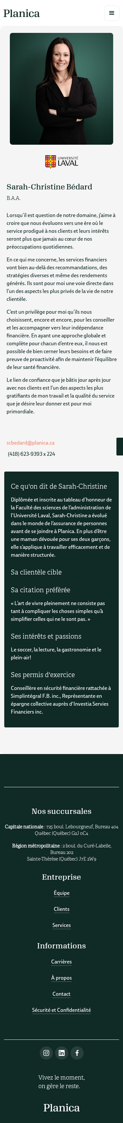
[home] (22, 13)
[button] (111, 13)
